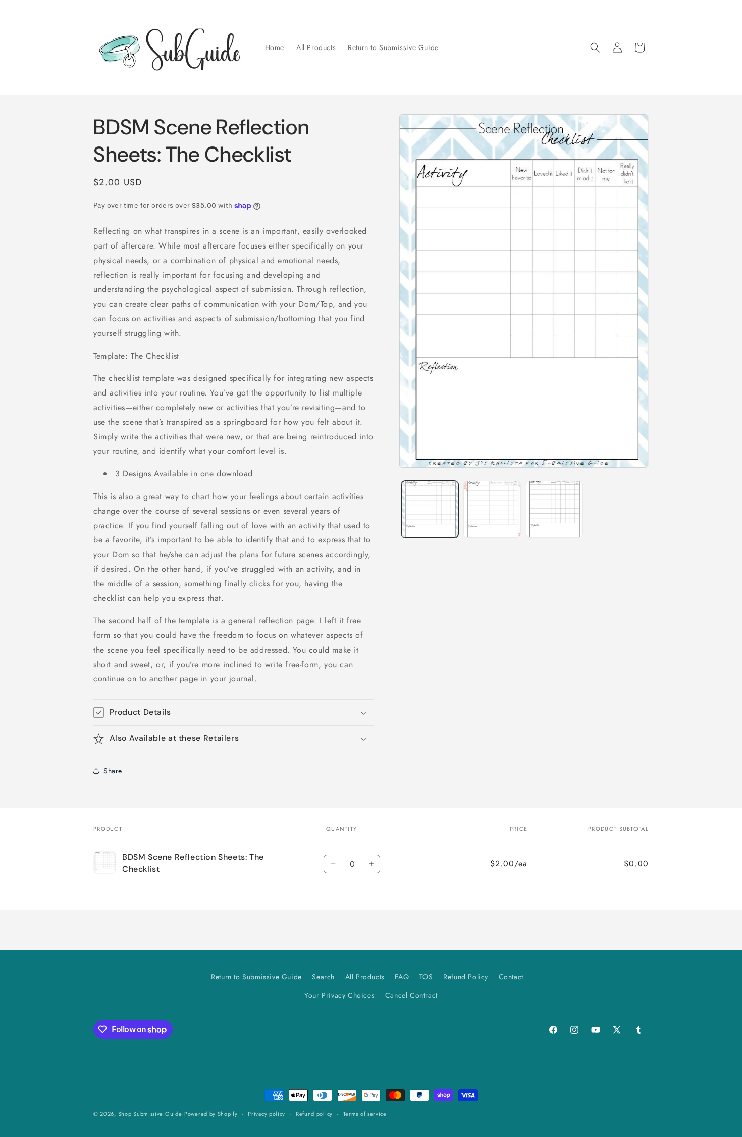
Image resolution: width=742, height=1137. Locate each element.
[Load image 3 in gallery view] (554, 509)
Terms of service (365, 1114)
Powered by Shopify (211, 1114)
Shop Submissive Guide (150, 1114)
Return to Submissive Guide (256, 977)
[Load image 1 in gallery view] (429, 509)
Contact (511, 977)
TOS (426, 977)
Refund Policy (465, 977)
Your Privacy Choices (339, 995)
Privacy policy (266, 1114)
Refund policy (314, 1114)
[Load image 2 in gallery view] (491, 509)
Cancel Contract (411, 995)
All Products (365, 977)
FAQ (402, 977)
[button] (595, 47)
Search (323, 977)
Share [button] (112, 771)
